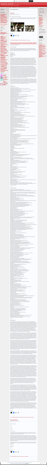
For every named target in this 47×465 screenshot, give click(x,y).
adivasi (4, 36)
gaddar (5, 48)
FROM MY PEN (14, 456)
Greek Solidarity (41, 55)
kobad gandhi (2, 53)
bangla (6, 40)
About (4, 7)
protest (4, 64)
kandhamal (5, 52)
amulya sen (4, 37)
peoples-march (41, 20)
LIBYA (7, 55)
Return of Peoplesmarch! (3, 16)
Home (1, 7)
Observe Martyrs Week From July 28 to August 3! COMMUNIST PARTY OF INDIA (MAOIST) (3, 15)
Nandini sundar (2, 60)
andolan (40, 17)
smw (39, 24)
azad (1, 40)
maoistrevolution (41, 19)
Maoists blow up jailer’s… (5, 77)
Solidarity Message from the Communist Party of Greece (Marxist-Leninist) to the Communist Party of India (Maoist (42, 46)
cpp (7, 44)
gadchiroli (2, 48)
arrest (4, 38)
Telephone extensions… (4, 81)
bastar (1, 41)
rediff (6, 64)
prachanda (1, 64)
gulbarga (4, 50)
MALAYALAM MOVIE (2, 56)
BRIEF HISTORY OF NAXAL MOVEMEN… (5, 84)
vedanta (6, 70)
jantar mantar (2, 52)
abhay (2, 36)
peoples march (7, 4)
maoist (2, 59)
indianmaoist (40, 18)
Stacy (3, 74)
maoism (3, 57)
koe (4, 54)
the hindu (2, 68)
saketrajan (40, 23)
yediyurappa (2, 71)
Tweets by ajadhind (2, 25)
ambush (1, 37)
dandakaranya (2, 45)
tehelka (5, 67)
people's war (2, 62)
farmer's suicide (2, 47)
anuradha (1, 38)
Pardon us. (12, 13)
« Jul (39, 14)
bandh (4, 40)
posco (6, 63)
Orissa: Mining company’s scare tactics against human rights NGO (42, 49)
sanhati (3, 65)
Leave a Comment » (26, 456)
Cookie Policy (27, 463)
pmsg (39, 21)
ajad (6, 36)
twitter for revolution (3, 24)
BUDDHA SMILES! (5, 82)
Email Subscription (42, 29)
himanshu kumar (2, 51)
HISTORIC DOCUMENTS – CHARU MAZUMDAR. (11, 7)
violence (22, 456)
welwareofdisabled (41, 25)
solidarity (2, 66)
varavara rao (2, 70)
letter (4, 55)
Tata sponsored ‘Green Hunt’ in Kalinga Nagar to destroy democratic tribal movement (42, 53)
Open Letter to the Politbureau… (5, 75)
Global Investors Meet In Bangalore (41, 44)
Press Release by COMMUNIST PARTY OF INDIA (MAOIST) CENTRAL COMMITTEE (4, 22)
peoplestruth (2, 63)
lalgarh (2, 55)
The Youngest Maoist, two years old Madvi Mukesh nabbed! (42, 50)
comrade (2, 44)
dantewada (3, 46)
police (4, 63)
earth (18, 456)
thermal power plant (3, 69)
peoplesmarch (6, 62)
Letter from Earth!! (13, 419)
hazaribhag (6, 50)
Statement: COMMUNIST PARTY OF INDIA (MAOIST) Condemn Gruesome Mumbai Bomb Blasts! (4, 20)
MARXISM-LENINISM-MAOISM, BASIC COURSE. (23, 7)
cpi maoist (5, 44)
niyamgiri (4, 61)
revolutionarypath (41, 22)
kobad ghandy (3, 54)
